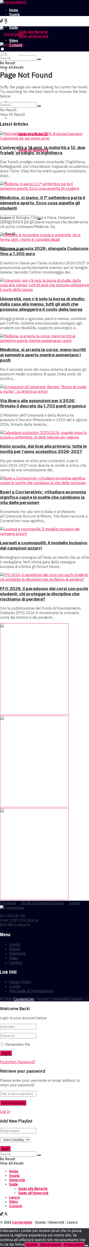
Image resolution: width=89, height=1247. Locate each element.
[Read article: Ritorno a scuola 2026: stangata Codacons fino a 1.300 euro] (44, 237)
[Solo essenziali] (86, 1245)
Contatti (15, 962)
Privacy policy (73, 1244)
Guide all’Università (33, 36)
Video (13, 958)
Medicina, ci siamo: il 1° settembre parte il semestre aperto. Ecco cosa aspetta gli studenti (42, 203)
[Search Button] (39, 59)
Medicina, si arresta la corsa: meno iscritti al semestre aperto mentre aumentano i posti (43, 355)
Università (17, 19)
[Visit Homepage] (13, 2)
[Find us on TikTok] (2, 21)
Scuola (14, 14)
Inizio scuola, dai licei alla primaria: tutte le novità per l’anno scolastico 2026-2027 (43, 449)
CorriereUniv (24, 999)
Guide (13, 118)
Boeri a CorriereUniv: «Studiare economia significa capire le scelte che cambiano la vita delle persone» (43, 497)
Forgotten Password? (17, 1062)
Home (13, 10)
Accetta (31, 1244)
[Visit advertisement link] (34, 713)
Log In (5, 1111)
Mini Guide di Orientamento (31, 991)
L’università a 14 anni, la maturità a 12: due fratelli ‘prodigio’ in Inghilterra (42, 150)
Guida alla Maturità (32, 32)
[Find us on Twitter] (6, 21)
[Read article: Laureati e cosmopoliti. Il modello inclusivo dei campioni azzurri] (44, 531)
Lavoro (14, 23)
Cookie (14, 986)
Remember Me (17, 1044)
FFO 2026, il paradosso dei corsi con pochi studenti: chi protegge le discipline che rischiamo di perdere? (44, 594)
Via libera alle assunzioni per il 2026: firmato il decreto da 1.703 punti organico (43, 403)
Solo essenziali (50, 1244)
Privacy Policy (20, 981)
